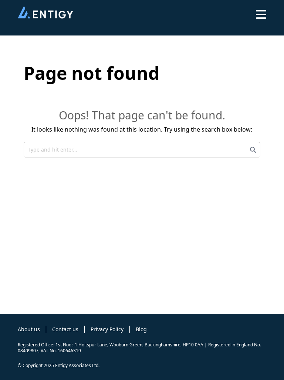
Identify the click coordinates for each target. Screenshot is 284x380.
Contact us (65, 329)
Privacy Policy (107, 329)
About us (29, 329)
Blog (141, 329)
